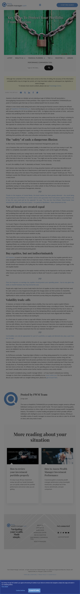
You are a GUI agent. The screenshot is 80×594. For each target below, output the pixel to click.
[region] (40, 587)
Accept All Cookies (34, 590)
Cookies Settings (20, 590)
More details (5, 587)
